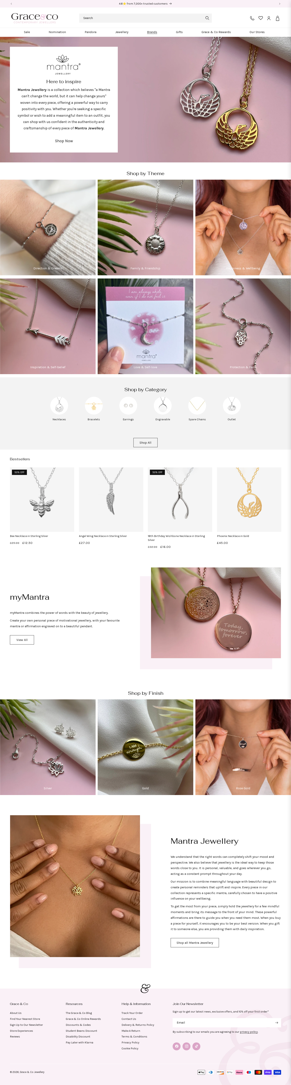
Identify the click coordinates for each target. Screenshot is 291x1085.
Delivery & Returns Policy (138, 1024)
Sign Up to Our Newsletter (26, 1024)
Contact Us (129, 1018)
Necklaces (59, 419)
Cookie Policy (130, 1048)
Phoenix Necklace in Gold (233, 536)
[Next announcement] (279, 4)
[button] (27, 32)
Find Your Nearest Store (25, 1018)
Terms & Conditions (134, 1036)
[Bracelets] (94, 413)
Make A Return (131, 1030)
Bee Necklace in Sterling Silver (29, 536)
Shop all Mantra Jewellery (195, 942)
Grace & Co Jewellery (32, 1072)
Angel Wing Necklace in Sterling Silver (103, 536)
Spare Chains (197, 419)
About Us (16, 1012)
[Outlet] (232, 413)
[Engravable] (163, 413)
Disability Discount (78, 1036)
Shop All (145, 442)
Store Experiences (21, 1030)
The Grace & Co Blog (79, 1012)
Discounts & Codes (78, 1024)
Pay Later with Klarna (79, 1042)
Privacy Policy (130, 1042)
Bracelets (93, 419)
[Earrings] (128, 413)
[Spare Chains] (197, 413)
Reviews (15, 1036)
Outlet (232, 419)
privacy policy (249, 1032)
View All (22, 640)
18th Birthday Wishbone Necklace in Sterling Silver (176, 538)
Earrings (128, 419)
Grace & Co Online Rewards (83, 1018)
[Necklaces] (59, 413)
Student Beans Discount (81, 1030)
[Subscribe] (276, 1022)
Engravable (162, 419)
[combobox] (145, 18)
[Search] (207, 18)
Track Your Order (132, 1012)
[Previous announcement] (11, 4)
